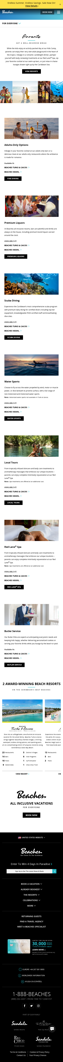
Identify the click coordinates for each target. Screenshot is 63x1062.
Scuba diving (13, 337)
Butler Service (14, 665)
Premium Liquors (15, 256)
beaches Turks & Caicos (15, 167)
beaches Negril (11, 172)
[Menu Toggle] (57, 12)
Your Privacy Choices (37, 1055)
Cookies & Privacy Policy (39, 1052)
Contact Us (21, 1055)
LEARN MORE (38, 949)
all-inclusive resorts (22, 229)
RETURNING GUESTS (31, 916)
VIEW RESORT (22, 774)
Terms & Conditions (18, 1052)
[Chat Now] (52, 1029)
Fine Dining (13, 178)
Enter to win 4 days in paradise (30, 864)
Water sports (14, 418)
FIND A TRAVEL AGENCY (31, 921)
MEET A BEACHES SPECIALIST (31, 926)
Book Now (31, 815)
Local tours (13, 502)
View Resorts (31, 71)
